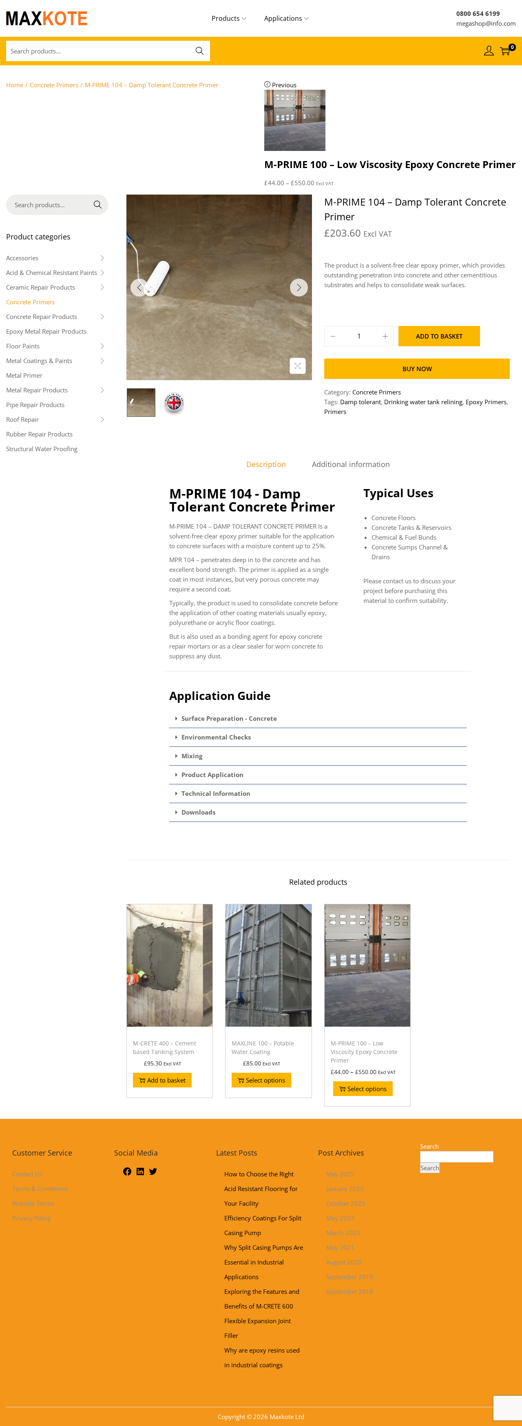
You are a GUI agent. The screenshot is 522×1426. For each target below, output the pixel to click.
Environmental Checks (216, 737)
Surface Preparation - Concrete (229, 718)
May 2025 (340, 1174)
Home (14, 85)
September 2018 (349, 1291)
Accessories (22, 258)
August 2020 (344, 1262)
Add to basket (439, 336)
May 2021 (340, 1247)
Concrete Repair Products (41, 316)
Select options (265, 1080)
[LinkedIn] (140, 1174)
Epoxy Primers (486, 402)
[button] (318, 718)
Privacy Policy (31, 1218)
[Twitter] (153, 1174)
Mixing (191, 756)
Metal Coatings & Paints (39, 360)
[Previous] (139, 288)
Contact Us (27, 1174)
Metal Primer (24, 375)
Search (199, 51)
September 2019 (349, 1277)
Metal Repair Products (37, 390)
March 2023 (343, 1233)
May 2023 (340, 1218)
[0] (505, 51)
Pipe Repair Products (35, 405)
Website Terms (33, 1203)
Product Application (212, 775)
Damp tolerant (360, 402)
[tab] (266, 464)
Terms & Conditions (40, 1189)
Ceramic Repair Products (40, 287)
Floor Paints (23, 346)
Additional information (351, 464)
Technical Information (215, 793)
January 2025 (345, 1189)
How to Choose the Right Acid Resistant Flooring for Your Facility (261, 1188)
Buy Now (417, 369)
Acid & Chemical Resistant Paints (51, 272)
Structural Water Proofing (41, 449)
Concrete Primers (54, 85)
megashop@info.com (486, 23)
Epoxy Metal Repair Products (46, 331)
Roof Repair (22, 419)
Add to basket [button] (166, 1080)
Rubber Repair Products (39, 434)
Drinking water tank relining (423, 402)
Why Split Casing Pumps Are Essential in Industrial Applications (263, 1262)
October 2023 (345, 1203)
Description (266, 464)
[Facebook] (127, 1174)
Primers (335, 411)
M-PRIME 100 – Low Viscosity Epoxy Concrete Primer (364, 1051)
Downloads (198, 812)
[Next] (299, 288)
